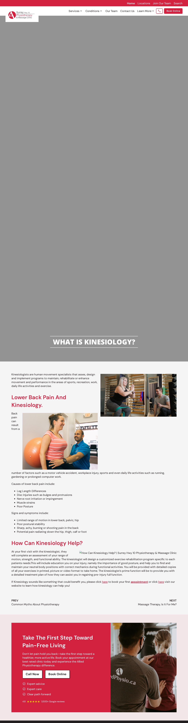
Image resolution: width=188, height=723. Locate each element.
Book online (57, 674)
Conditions (92, 11)
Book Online (173, 10)
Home (131, 3)
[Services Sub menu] (81, 11)
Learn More (144, 11)
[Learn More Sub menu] (153, 11)
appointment (139, 582)
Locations (144, 3)
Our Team (111, 11)
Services (74, 11)
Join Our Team (162, 3)
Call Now (32, 674)
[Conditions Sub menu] (101, 11)
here (105, 582)
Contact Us (127, 11)
